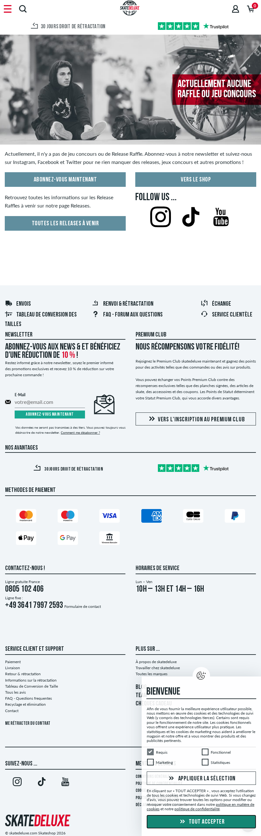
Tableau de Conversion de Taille (31, 686)
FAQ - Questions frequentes (28, 698)
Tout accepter (205, 822)
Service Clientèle (232, 315)
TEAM (141, 695)
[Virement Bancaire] (109, 538)
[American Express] (151, 516)
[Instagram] (17, 782)
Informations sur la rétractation (31, 680)
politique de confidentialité (197, 808)
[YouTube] (65, 782)
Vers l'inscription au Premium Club (201, 420)
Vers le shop (196, 180)
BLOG (141, 687)
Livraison (12, 667)
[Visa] (109, 516)
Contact (11, 710)
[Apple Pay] (26, 538)
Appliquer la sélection (206, 778)
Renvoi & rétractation (128, 304)
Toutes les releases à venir (65, 224)
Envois (23, 304)
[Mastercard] (26, 516)
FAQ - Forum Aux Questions (133, 315)
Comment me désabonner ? (80, 432)
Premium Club (151, 335)
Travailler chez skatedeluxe (158, 667)
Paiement (13, 661)
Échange (221, 304)
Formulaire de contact (82, 606)
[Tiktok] (41, 782)
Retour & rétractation (23, 673)
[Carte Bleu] (193, 516)
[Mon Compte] (235, 8)
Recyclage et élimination (25, 704)
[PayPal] (235, 516)
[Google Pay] (68, 538)
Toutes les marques (151, 673)
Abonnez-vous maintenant (65, 180)
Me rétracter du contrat (27, 723)
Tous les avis (15, 692)
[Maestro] (68, 516)
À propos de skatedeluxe (156, 661)
